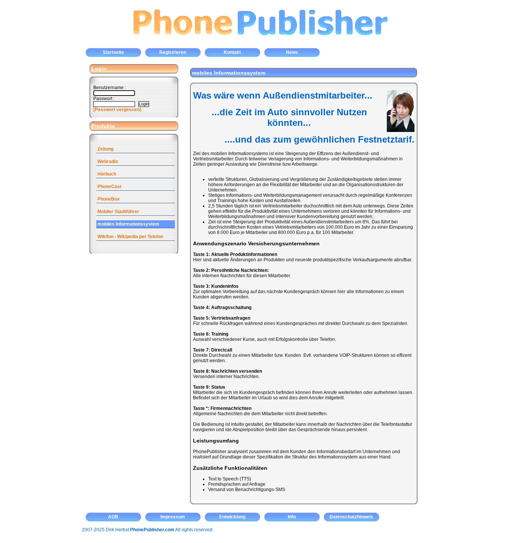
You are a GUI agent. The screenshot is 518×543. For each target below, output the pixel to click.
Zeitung (105, 149)
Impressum (172, 516)
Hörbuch (106, 174)
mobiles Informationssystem (128, 224)
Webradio (107, 161)
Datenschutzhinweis (351, 516)
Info (292, 516)
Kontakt (232, 52)
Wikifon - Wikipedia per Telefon (130, 236)
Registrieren (172, 52)
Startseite (113, 52)
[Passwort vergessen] (117, 109)
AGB (113, 516)
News (292, 52)
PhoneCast (109, 186)
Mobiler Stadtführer (118, 211)
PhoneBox (108, 199)
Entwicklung (232, 516)
